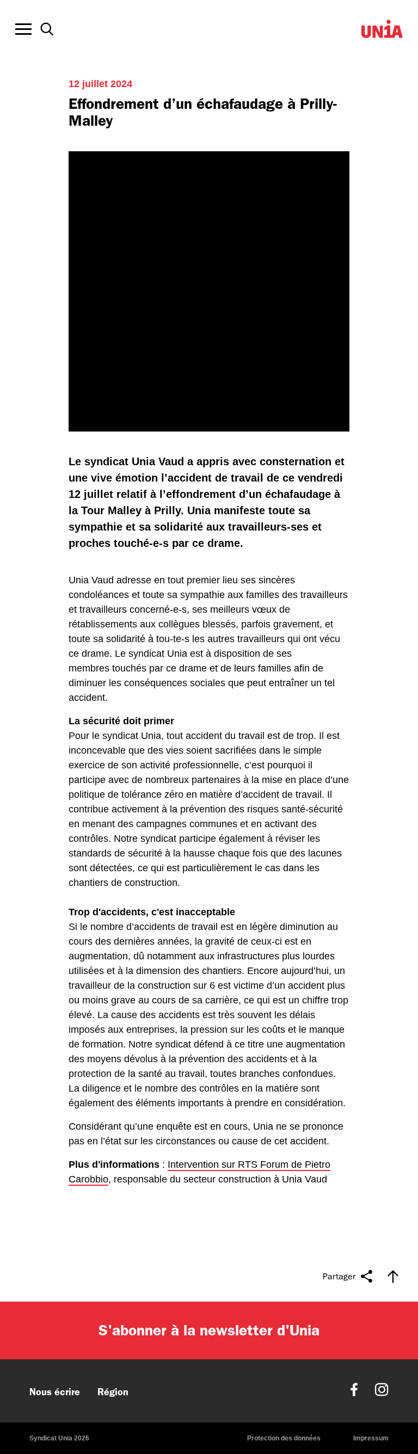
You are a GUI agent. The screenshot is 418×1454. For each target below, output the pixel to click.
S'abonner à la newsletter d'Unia (209, 1330)
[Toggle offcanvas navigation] (23, 29)
